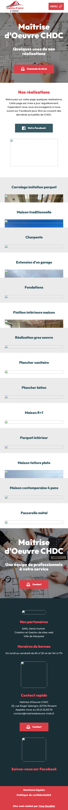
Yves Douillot (47, 806)
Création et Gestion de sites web (34, 632)
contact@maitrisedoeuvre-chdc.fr (34, 713)
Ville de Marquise (34, 636)
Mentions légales (34, 789)
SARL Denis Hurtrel (33, 628)
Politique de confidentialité (34, 795)
